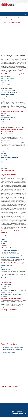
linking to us (15, 406)
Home (1, 17)
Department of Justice (8, 17)
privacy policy (6, 406)
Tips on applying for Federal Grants (10, 392)
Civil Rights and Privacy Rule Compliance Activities (13, 347)
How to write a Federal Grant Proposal (10, 390)
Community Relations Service (9, 352)
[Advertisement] (14, 39)
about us (22, 406)
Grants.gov (5, 393)
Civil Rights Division (17, 17)
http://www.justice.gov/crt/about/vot (8, 279)
